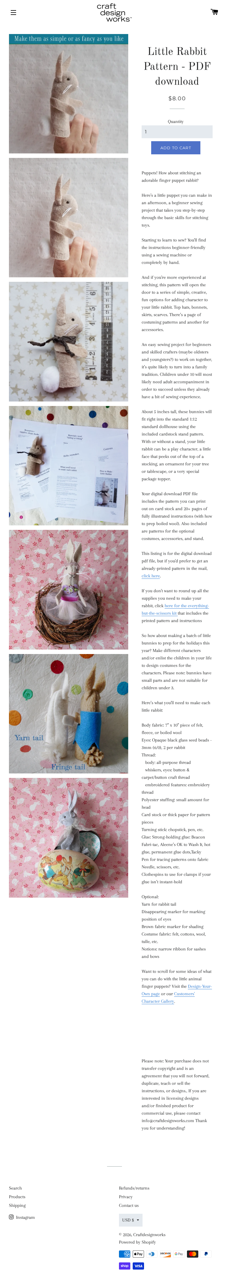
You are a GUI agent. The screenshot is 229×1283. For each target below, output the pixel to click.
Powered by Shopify (137, 1242)
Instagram (25, 1217)
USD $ (128, 1220)
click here (151, 576)
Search (15, 1188)
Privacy (126, 1196)
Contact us (129, 1205)
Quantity (176, 121)
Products (17, 1196)
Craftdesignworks (149, 1234)
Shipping (17, 1205)
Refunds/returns (134, 1188)
